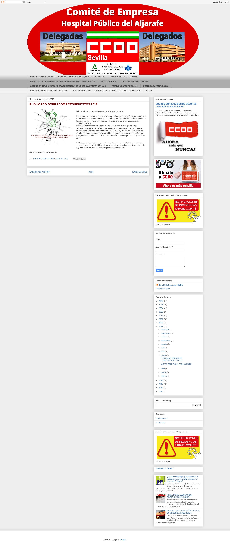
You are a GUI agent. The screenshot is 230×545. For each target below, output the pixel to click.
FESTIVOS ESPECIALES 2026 (156, 86)
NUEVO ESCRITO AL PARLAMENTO (176, 364)
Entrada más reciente (39, 172)
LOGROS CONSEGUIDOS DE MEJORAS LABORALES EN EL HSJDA (176, 105)
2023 (161, 312)
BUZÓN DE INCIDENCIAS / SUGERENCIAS (48, 91)
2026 (161, 301)
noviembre (166, 333)
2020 (161, 323)
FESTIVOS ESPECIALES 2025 (125, 86)
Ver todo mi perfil (163, 289)
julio (163, 348)
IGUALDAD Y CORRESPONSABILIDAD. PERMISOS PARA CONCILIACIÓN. (62, 81)
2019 (161, 326)
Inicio (90, 172)
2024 (161, 308)
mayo (163, 355)
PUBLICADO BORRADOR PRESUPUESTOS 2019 (171, 359)
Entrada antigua (139, 172)
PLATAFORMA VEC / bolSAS (135, 81)
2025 (161, 305)
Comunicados (161, 418)
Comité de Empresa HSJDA (171, 285)
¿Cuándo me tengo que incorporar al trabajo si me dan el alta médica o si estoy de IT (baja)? (182, 479)
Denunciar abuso (164, 468)
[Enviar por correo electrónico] (74, 158)
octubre (164, 337)
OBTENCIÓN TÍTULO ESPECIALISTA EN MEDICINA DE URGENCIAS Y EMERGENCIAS (68, 86)
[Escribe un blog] (77, 158)
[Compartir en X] (79, 158)
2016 (161, 388)
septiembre (166, 340)
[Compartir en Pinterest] (84, 158)
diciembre (165, 330)
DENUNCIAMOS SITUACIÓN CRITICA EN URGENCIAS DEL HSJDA (183, 512)
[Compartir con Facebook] (82, 158)
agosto (164, 344)
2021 (161, 319)
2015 (161, 391)
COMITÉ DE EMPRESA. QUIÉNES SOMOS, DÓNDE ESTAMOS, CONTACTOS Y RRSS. (67, 77)
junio (163, 351)
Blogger (123, 540)
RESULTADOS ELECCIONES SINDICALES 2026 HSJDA (179, 496)
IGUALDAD (160, 423)
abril (163, 369)
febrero (164, 376)
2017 (161, 384)
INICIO (149, 91)
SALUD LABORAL (109, 81)
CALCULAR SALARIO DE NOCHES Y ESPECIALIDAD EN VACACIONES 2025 (106, 91)
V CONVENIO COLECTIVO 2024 (124, 77)
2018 (161, 380)
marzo (164, 372)
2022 (161, 315)
